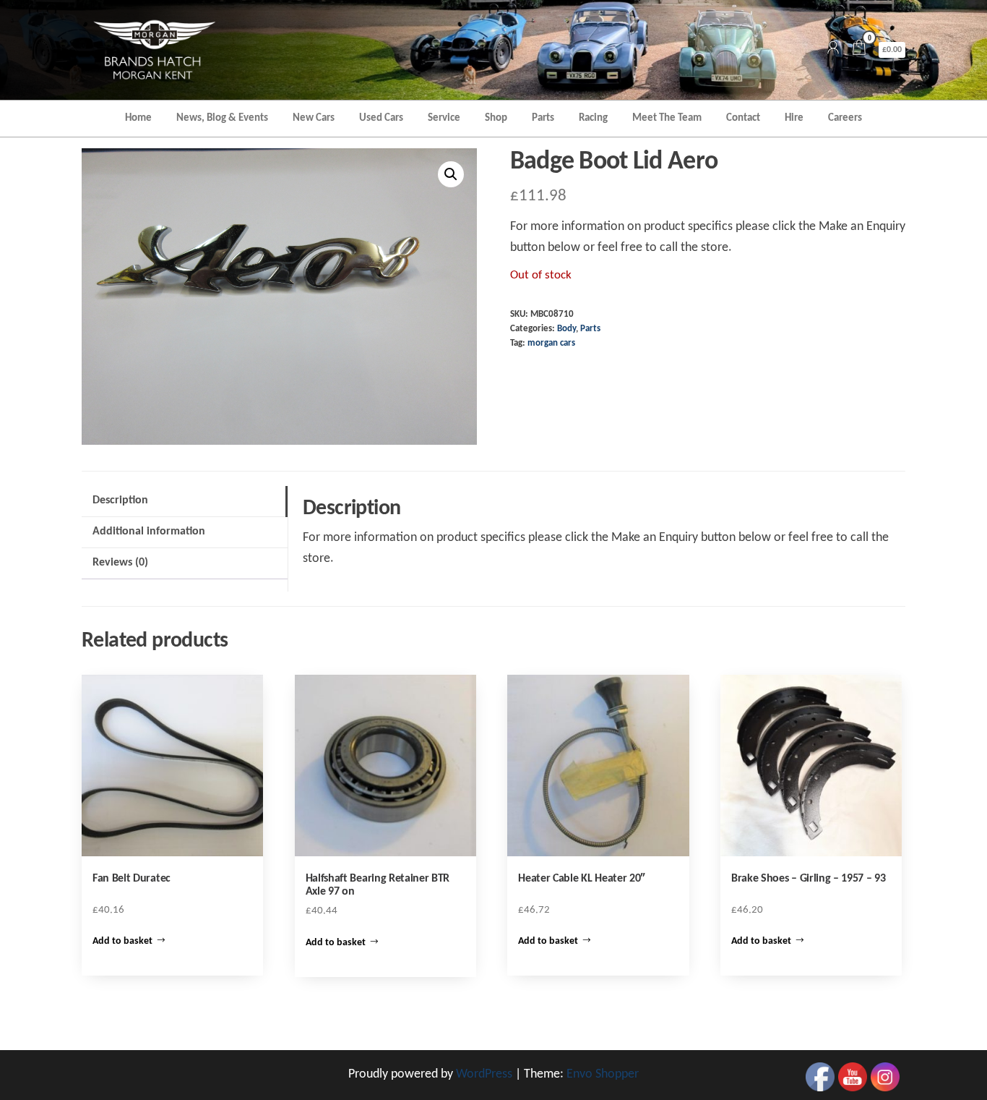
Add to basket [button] (122, 941)
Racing (593, 118)
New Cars (314, 118)
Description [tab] (120, 500)
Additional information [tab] (148, 531)
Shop (496, 118)
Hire (794, 118)
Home (138, 118)
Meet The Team (667, 118)
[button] (451, 174)
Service (444, 118)
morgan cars (551, 343)
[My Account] (833, 49)
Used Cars (381, 118)
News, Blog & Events (222, 118)
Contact (743, 118)
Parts (543, 118)
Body (566, 329)
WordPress (484, 1074)
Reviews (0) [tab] (120, 562)
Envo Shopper (602, 1074)
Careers (845, 118)
